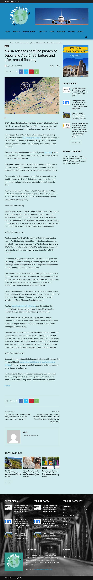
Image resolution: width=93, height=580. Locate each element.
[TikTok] (75, 557)
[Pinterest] (31, 71)
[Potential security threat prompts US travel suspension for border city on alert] (50, 463)
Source (7, 386)
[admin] (6, 66)
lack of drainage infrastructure (24, 306)
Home (7, 43)
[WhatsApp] (36, 71)
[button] (85, 37)
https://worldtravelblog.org (31, 435)
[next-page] (9, 482)
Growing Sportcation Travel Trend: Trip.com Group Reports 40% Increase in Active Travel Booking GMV (79, 104)
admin (11, 66)
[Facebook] (21, 71)
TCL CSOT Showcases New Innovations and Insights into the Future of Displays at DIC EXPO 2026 (80, 92)
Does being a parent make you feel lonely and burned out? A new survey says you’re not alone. (17, 416)
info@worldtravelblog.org (43, 569)
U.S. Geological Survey (31, 138)
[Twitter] (26, 71)
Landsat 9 (48, 152)
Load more (74, 143)
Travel (12, 43)
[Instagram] (70, 557)
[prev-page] (6, 482)
